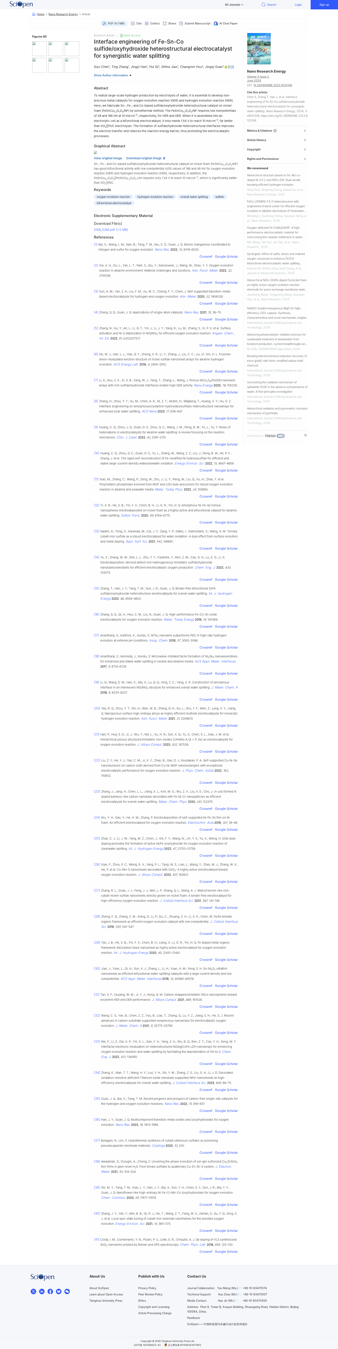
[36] (97, 1119)
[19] (96, 682)
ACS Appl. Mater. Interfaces (215, 661)
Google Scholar (226, 256)
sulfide (219, 196)
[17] (96, 635)
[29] (97, 942)
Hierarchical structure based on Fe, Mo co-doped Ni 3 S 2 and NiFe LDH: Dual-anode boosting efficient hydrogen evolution (274, 180)
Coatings (158, 1145)
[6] (96, 354)
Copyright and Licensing (154, 1307)
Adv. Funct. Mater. (205, 270)
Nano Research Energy (63, 14)
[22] (97, 760)
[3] (96, 291)
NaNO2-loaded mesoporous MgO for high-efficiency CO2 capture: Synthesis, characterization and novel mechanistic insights (277, 313)
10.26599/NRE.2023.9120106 (273, 85)
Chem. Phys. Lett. (193, 1244)
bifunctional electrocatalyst (114, 203)
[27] (97, 890)
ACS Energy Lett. (126, 364)
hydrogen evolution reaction (155, 196)
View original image (108, 158)
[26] (97, 864)
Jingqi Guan (214, 67)
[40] (97, 1213)
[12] (96, 505)
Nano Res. (162, 249)
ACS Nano (149, 411)
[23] (97, 791)
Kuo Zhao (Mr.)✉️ (229, 1294)
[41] (96, 1239)
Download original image (144, 158)
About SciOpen (99, 1288)
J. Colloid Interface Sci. (177, 901)
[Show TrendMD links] (305, 435)
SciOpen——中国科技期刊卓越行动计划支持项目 (217, 1324)
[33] (97, 1041)
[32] (97, 1015)
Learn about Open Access (106, 1294)
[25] (97, 838)
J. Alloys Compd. (149, 744)
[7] (96, 380)
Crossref (206, 256)
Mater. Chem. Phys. (172, 802)
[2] (96, 265)
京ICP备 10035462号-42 (147, 1345)
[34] (97, 1073)
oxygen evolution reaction (113, 196)
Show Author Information (111, 75)
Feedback (193, 1317)
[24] (97, 817)
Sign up (324, 4)
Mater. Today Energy (179, 619)
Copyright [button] (254, 149)
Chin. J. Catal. (127, 437)
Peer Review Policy (150, 1294)
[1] (95, 244)
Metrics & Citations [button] (260, 130)
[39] (97, 1187)
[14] (96, 557)
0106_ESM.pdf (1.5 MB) (111, 230)
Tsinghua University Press (105, 1300)
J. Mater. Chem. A (224, 687)
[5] (96, 328)
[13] (96, 531)
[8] (96, 401)
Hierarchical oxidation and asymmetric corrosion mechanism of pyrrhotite (277, 411)
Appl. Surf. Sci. (137, 541)
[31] (96, 994)
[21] (96, 734)
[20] (97, 708)
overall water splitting (194, 196)
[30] (97, 968)
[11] (96, 479)
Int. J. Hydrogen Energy (146, 848)
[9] (96, 427)
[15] (96, 588)
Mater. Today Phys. (169, 489)
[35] (97, 1099)
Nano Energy (203, 385)
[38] (97, 1161)
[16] (96, 614)
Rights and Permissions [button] (263, 158)
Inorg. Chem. (158, 640)
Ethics (142, 1300)
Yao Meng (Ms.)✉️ (229, 1288)
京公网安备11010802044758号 (184, 1345)
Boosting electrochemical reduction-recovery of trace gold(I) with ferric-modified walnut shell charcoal (277, 360)
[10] (96, 453)
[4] (96, 312)
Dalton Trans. (130, 515)
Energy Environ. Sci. (189, 463)
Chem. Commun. (113, 1198)
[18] (96, 656)
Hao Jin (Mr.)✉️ (228, 1300)
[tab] (277, 130)
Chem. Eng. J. (205, 567)
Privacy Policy (147, 1288)
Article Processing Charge (155, 1313)
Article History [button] (256, 140)
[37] (97, 1140)
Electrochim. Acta (201, 822)
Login (298, 4)
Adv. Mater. (188, 296)
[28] (97, 916)
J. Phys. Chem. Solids (198, 770)
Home (40, 14)
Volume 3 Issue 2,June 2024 (258, 78)
